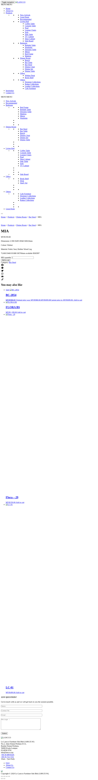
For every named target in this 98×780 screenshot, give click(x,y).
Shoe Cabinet (30, 39)
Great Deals (24, 17)
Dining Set (29, 69)
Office (22, 73)
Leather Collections (32, 86)
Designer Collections (33, 82)
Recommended (25, 19)
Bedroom (23, 43)
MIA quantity (6, 257)
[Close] (2, 213)
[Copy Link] (49, 279)
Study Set (23, 183)
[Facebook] (49, 265)
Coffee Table (30, 24)
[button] (6, 4)
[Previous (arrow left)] (2, 778)
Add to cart (6, 260)
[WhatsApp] (49, 273)
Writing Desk (30, 75)
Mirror (27, 52)
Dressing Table (30, 50)
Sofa (26, 32)
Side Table (29, 34)
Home (8, 9)
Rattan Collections (32, 84)
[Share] (7, 776)
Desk (22, 181)
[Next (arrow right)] (4, 778)
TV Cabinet (29, 37)
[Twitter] (49, 270)
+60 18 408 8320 (7, 755)
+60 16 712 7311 (7, 757)
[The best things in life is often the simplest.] (20, 2)
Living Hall (24, 22)
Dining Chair (30, 67)
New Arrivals (25, 15)
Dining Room (25, 58)
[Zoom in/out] (2, 776)
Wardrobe (28, 47)
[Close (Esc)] (9, 776)
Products (9, 13)
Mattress (28, 56)
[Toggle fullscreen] (4, 776)
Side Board (29, 41)
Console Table (30, 26)
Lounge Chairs (30, 30)
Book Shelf (29, 78)
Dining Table (30, 71)
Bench (27, 60)
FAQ (8, 763)
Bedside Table (30, 45)
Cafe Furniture (30, 88)
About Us (9, 11)
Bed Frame (29, 54)
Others (22, 80)
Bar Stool (28, 65)
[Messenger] (49, 267)
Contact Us (10, 93)
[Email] (49, 276)
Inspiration (10, 91)
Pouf (26, 28)
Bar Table (28, 63)
